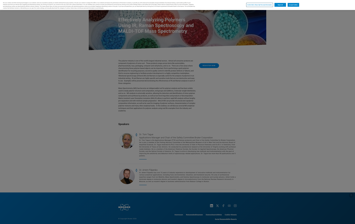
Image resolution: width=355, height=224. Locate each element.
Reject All (280, 5)
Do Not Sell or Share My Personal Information (259, 5)
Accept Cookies (293, 5)
